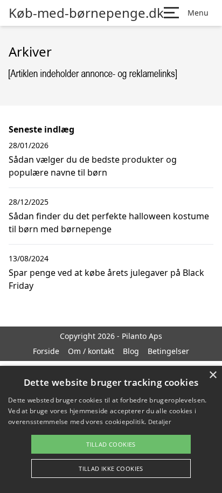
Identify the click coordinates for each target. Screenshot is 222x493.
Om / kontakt (91, 351)
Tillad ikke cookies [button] (111, 468)
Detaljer (159, 422)
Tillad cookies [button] (111, 444)
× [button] (213, 375)
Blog (131, 351)
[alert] (111, 429)
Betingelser (168, 351)
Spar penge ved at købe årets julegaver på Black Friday (106, 279)
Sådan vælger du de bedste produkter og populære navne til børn (93, 166)
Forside (46, 351)
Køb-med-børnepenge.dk (86, 13)
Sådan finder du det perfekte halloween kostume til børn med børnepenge (109, 222)
